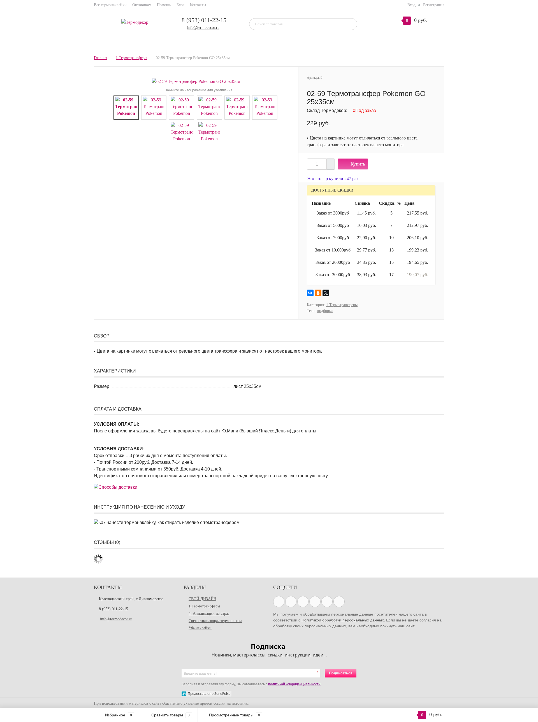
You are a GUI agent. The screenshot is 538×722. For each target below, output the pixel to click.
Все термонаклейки (110, 5)
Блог (180, 5)
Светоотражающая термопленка (215, 621)
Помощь (164, 5)
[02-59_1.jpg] (154, 107)
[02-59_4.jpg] (237, 107)
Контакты (198, 5)
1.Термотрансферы (342, 305)
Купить (358, 164)
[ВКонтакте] (310, 293)
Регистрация (433, 5)
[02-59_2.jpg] (181, 107)
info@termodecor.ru (203, 27)
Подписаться (341, 673)
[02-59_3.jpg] (209, 107)
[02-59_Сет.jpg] (209, 132)
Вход (411, 5)
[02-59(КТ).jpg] (181, 132)
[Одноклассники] (318, 293)
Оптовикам (141, 5)
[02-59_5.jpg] (265, 107)
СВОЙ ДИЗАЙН (202, 599)
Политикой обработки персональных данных (343, 620)
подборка (325, 311)
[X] (326, 293)
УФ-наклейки (200, 628)
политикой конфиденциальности (294, 684)
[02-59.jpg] (196, 81)
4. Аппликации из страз (209, 613)
